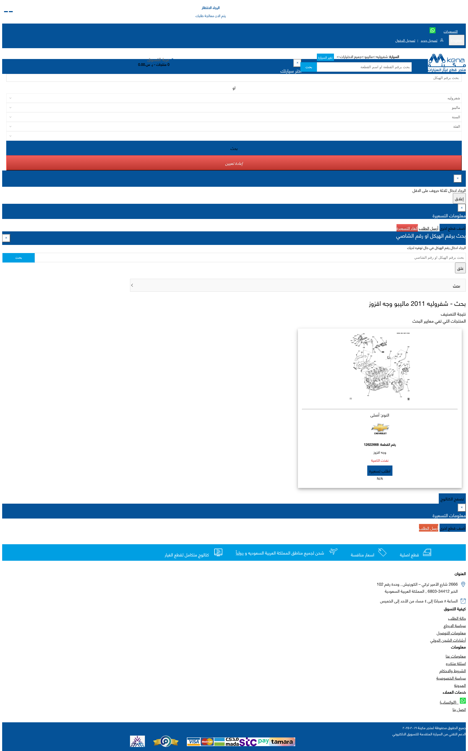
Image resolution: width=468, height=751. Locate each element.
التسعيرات (451, 31)
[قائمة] (11, 11)
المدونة (460, 685)
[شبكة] (6, 11)
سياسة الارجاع (455, 625)
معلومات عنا (456, 656)
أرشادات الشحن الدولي (448, 640)
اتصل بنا (459, 709)
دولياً (240, 553)
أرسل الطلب (428, 228)
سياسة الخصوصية (451, 677)
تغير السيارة (325, 57)
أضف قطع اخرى (453, 228)
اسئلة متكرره (456, 663)
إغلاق (459, 198)
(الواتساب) (449, 702)
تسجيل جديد (429, 40)
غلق (460, 268)
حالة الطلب (457, 618)
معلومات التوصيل (451, 632)
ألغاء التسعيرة (407, 228)
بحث (308, 67)
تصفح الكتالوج (452, 498)
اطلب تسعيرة (379, 470)
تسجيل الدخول (405, 40)
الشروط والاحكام (453, 670)
